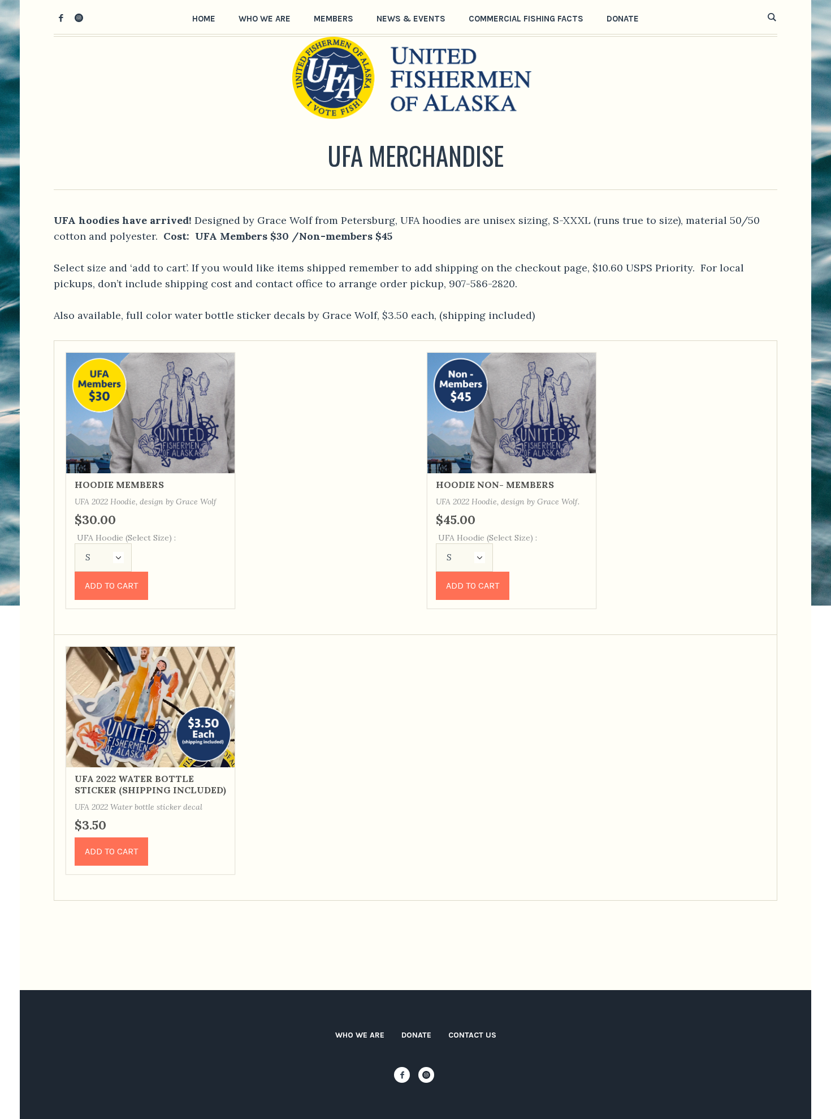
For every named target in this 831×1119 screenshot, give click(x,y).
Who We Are (359, 1035)
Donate (416, 1035)
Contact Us (472, 1035)
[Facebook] (61, 17)
